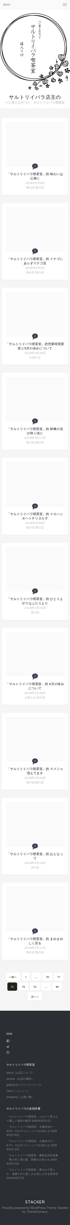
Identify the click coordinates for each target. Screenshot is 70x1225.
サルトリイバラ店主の (35, 97)
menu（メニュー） (18, 1091)
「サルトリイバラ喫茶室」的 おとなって (35, 856)
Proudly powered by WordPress (24, 1207)
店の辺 (35, 612)
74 (34, 987)
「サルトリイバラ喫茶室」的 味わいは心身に (35, 176)
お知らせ (34, 357)
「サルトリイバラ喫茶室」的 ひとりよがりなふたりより (35, 601)
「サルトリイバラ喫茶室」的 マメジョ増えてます (35, 771)
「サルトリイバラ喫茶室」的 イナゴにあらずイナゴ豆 (35, 261)
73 (23, 987)
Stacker (35, 1202)
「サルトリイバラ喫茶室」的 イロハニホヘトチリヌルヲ (35, 516)
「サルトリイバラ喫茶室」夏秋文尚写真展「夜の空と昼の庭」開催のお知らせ (32, 1157)
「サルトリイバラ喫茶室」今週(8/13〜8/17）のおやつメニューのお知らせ (30, 1143)
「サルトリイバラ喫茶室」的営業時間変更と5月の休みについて (35, 346)
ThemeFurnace (36, 1211)
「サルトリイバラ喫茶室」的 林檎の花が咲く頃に (35, 431)
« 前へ (13, 977)
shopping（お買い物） (20, 1097)
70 (47, 977)
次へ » (34, 996)
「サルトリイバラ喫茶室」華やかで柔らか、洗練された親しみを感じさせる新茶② (32, 1172)
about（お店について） (20, 1072)
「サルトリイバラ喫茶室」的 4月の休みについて (35, 686)
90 (57, 987)
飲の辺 (39, 187)
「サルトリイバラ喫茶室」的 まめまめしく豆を (35, 941)
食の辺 (30, 187)
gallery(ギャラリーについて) (23, 1085)
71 (58, 977)
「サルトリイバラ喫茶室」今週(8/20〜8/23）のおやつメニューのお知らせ (30, 1129)
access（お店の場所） (20, 1079)
